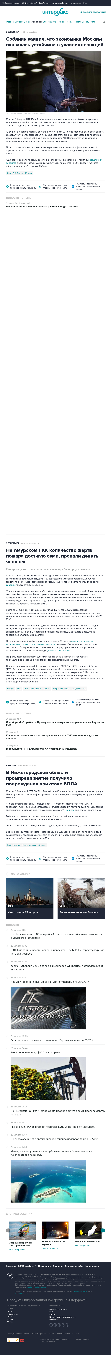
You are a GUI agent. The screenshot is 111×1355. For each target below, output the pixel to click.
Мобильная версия (10, 3)
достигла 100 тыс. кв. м (80, 374)
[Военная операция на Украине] (55, 1238)
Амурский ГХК (79, 688)
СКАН (51, 1312)
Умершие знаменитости (87, 1241)
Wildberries (33, 400)
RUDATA (52, 1314)
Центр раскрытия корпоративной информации (62, 1318)
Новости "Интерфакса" (58, 1309)
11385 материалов (50, 1248)
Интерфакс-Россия (60, 3)
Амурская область (61, 688)
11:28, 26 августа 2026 (27, 223)
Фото (92, 22)
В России (19, 22)
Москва (62, 22)
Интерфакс (55, 12)
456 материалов (82, 1245)
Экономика (36, 22)
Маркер (10, 1319)
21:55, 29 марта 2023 (29, 32)
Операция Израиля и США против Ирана (20, 1244)
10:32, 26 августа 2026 (27, 766)
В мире (27, 22)
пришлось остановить (59, 650)
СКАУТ (10, 1317)
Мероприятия (92, 1266)
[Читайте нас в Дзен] (51, 1325)
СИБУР (46, 688)
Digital (69, 22)
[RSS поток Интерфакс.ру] (63, 1325)
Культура (53, 22)
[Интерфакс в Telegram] (55, 1325)
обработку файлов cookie (36, 1287)
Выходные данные (47, 1342)
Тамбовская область (50, 400)
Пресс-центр (44, 1266)
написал (98, 330)
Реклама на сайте (74, 1266)
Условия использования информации (54, 1339)
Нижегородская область (33, 845)
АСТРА (10, 1322)
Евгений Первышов (16, 400)
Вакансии (58, 1266)
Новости (77, 22)
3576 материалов (17, 1250)
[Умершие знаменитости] (88, 1238)
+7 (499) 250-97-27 (22, 1293)
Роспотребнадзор (32, 688)
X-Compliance (12, 1314)
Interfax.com (44, 3)
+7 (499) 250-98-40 (80, 1291)
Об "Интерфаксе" (29, 3)
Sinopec (10, 688)
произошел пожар (94, 371)
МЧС (19, 688)
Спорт (45, 22)
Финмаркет (76, 3)
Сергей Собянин (15, 173)
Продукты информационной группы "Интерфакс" (47, 1300)
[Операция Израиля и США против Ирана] (22, 1239)
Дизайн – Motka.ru (82, 1339)
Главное (10, 22)
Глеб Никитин (13, 845)
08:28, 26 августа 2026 (30, 543)
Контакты (11, 1266)
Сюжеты (85, 22)
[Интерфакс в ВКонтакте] (59, 1325)
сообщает (11, 585)
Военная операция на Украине (53, 1243)
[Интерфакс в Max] (67, 1325)
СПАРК (10, 1312)
